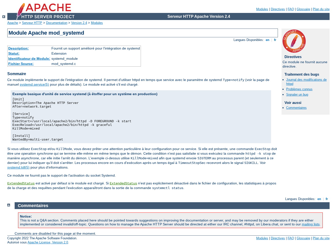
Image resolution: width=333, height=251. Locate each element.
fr (275, 40)
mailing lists (311, 224)
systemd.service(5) (34, 84)
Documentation (56, 23)
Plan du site (321, 9)
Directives (278, 9)
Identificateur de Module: (29, 58)
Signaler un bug (297, 94)
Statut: (14, 53)
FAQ (291, 9)
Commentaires (296, 108)
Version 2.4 (79, 23)
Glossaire (303, 9)
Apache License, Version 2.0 (48, 242)
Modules (262, 9)
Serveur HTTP (32, 23)
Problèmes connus (299, 89)
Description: (18, 48)
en (267, 40)
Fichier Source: (21, 64)
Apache (12, 23)
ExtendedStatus (21, 183)
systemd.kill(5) (18, 167)
